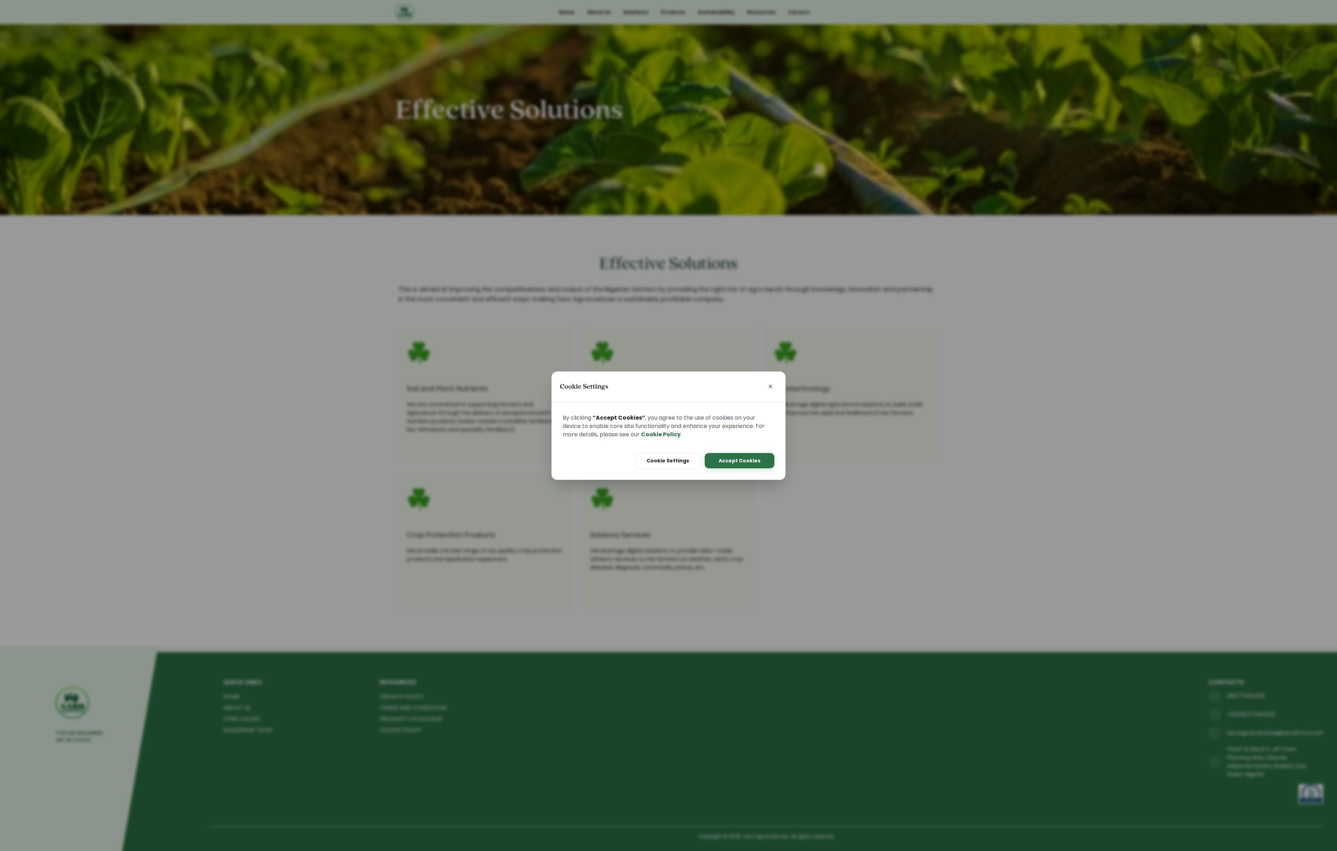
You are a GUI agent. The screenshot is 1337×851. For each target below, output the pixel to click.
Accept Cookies (739, 460)
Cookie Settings (668, 460)
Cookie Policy (661, 434)
